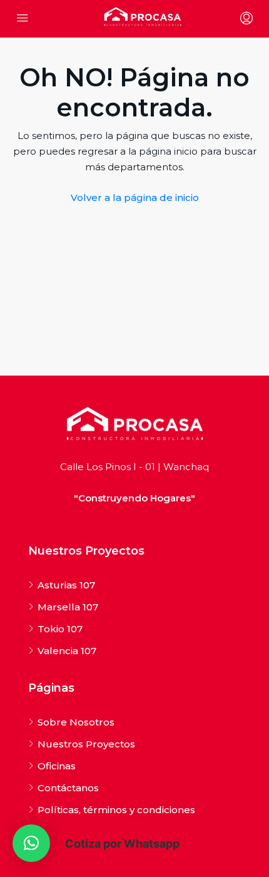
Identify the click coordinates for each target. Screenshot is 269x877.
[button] (31, 843)
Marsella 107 (68, 607)
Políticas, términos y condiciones (116, 810)
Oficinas (57, 766)
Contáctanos (68, 788)
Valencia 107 (67, 651)
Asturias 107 (66, 585)
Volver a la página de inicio (135, 197)
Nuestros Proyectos (86, 744)
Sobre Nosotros (76, 722)
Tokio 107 (60, 629)
